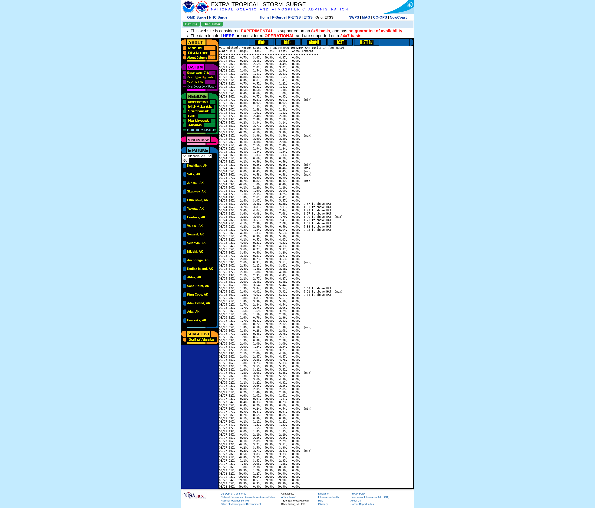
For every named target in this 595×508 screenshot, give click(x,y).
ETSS (308, 17)
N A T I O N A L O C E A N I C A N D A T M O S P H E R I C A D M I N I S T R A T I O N (279, 9)
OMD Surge (196, 17)
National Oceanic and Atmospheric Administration (248, 497)
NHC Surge (218, 17)
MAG (366, 17)
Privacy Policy (357, 493)
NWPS (354, 17)
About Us (355, 500)
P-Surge (278, 17)
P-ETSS (294, 17)
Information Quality (328, 497)
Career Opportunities (362, 504)
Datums (191, 24)
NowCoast (398, 17)
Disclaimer (212, 24)
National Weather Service (235, 500)
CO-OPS (380, 17)
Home (264, 17)
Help (320, 500)
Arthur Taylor (288, 497)
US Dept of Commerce (233, 493)
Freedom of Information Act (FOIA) (369, 497)
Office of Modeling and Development (241, 504)
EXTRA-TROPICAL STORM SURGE (258, 4)
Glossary (323, 504)
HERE (229, 35)
